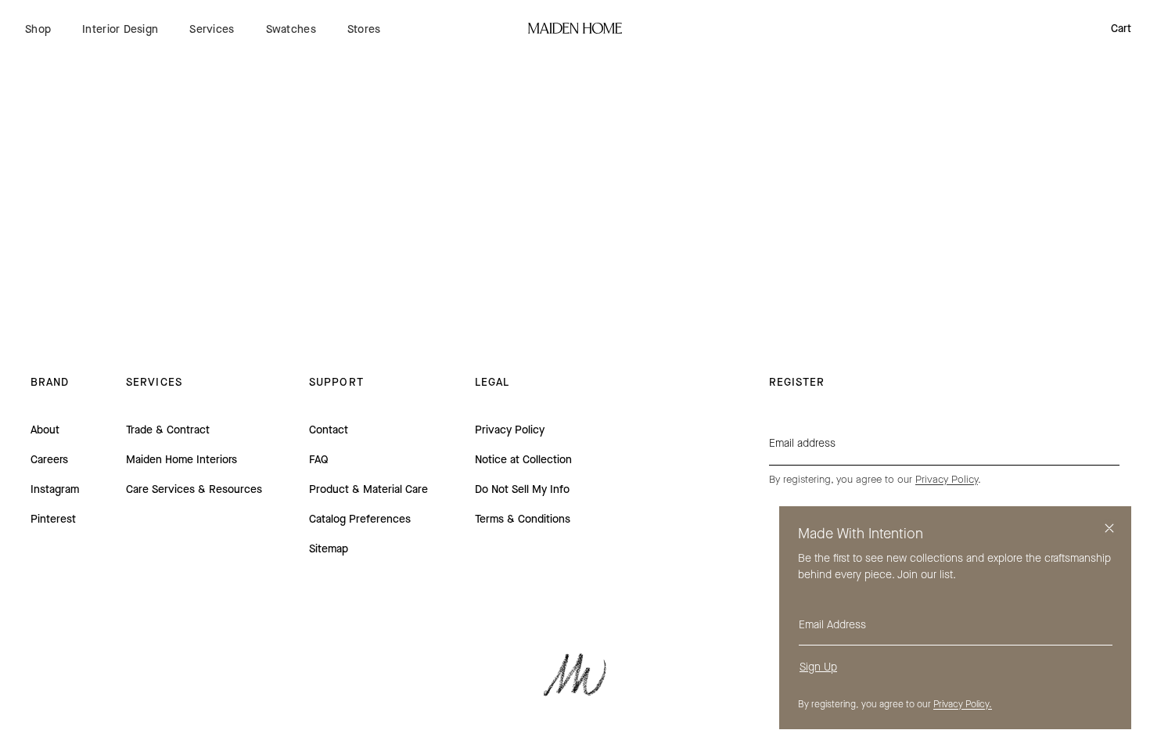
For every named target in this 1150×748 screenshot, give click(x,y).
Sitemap (328, 548)
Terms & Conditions (522, 519)
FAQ (319, 459)
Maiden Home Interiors (181, 459)
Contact (328, 430)
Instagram (55, 489)
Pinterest (53, 519)
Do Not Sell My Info (522, 489)
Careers (49, 459)
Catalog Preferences (360, 519)
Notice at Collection (523, 459)
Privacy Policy (509, 430)
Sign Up (818, 667)
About (45, 430)
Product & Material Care (368, 489)
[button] (38, 29)
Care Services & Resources (194, 489)
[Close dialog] (1109, 528)
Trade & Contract (168, 430)
